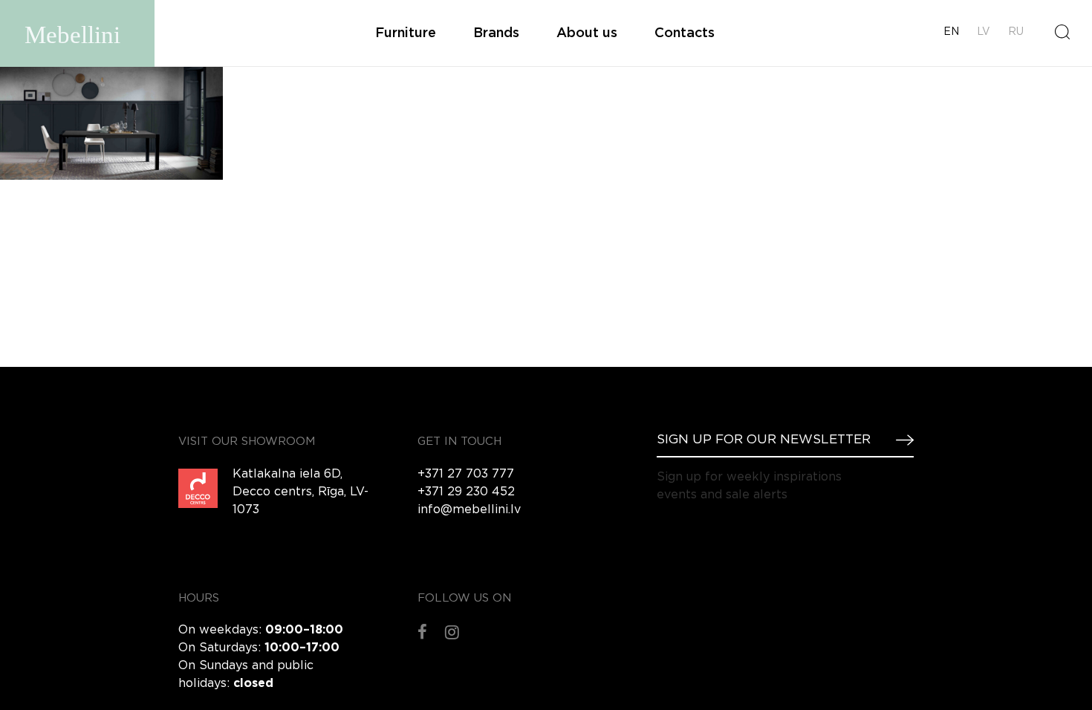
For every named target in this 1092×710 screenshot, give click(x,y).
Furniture (405, 33)
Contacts (684, 33)
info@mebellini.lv (469, 509)
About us (586, 33)
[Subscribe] (899, 440)
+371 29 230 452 (466, 492)
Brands (496, 33)
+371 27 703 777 (465, 474)
